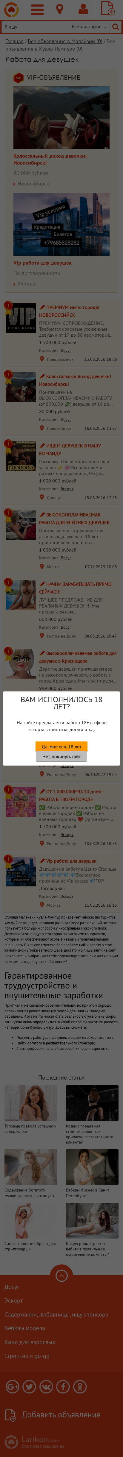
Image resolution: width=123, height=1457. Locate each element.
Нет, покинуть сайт (61, 756)
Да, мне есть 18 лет (61, 746)
